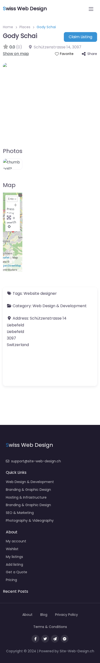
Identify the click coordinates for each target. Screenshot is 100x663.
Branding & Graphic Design (28, 489)
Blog (43, 614)
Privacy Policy (66, 614)
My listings (14, 556)
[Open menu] (91, 9)
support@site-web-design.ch (36, 461)
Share (92, 53)
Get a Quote (16, 572)
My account (16, 541)
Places (24, 27)
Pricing (11, 579)
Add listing (14, 564)
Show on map (16, 53)
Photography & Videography (30, 520)
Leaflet (5, 257)
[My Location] (9, 226)
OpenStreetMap (11, 265)
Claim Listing (80, 37)
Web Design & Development (60, 306)
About (27, 614)
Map (9, 185)
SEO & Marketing (20, 512)
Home (8, 27)
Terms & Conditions (50, 626)
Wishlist (12, 549)
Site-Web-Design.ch (77, 651)
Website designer (40, 293)
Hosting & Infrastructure (26, 497)
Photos (12, 151)
